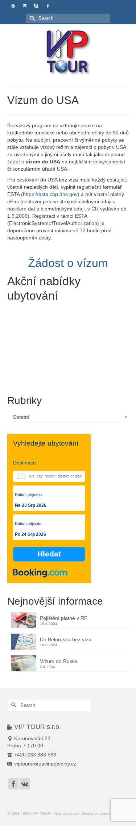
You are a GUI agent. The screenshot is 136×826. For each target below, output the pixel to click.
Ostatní (21, 417)
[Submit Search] (31, 18)
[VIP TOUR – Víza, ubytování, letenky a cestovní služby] (68, 53)
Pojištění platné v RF (63, 618)
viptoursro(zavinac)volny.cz (45, 764)
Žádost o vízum (68, 263)
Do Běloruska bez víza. (66, 639)
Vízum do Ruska (59, 661)
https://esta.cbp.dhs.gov (50, 194)
